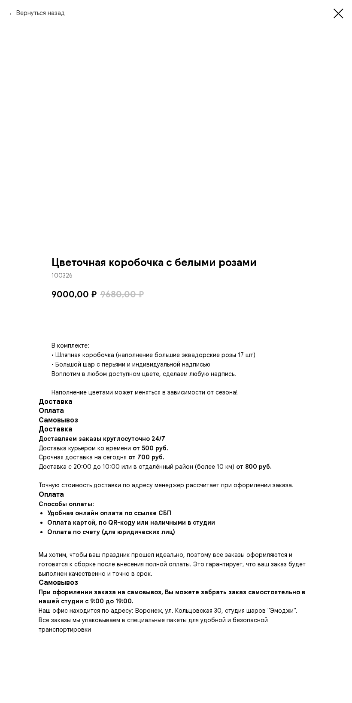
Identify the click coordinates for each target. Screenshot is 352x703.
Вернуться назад (40, 13)
